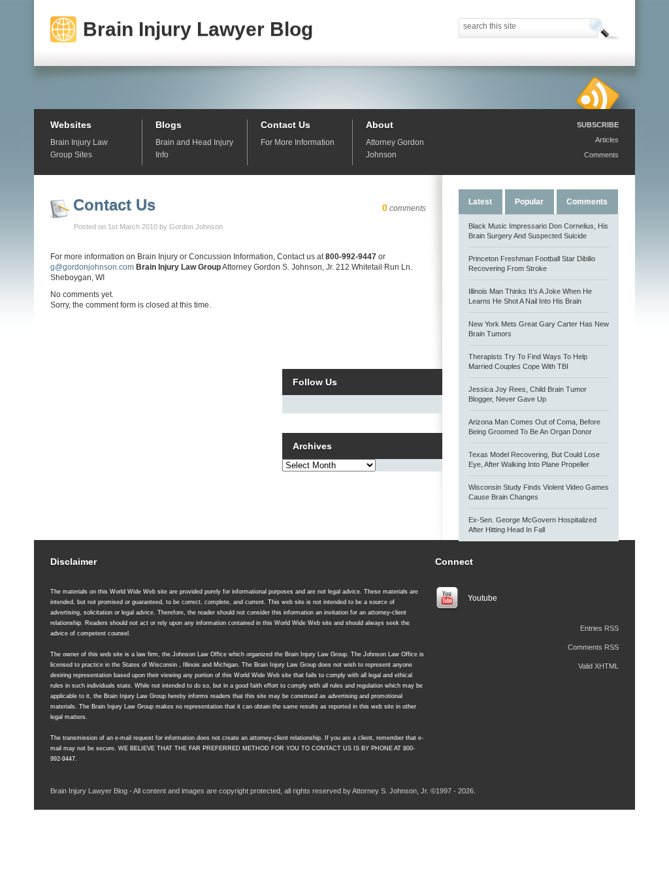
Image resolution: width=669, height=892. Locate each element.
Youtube (482, 598)
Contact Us (285, 124)
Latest (480, 201)
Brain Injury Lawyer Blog (198, 29)
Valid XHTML (598, 666)
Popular (529, 201)
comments (404, 208)
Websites (70, 124)
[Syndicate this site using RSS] (597, 92)
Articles (607, 140)
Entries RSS (599, 628)
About (379, 124)
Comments (601, 155)
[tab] (480, 200)
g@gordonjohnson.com (92, 267)
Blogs (168, 124)
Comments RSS (593, 647)
